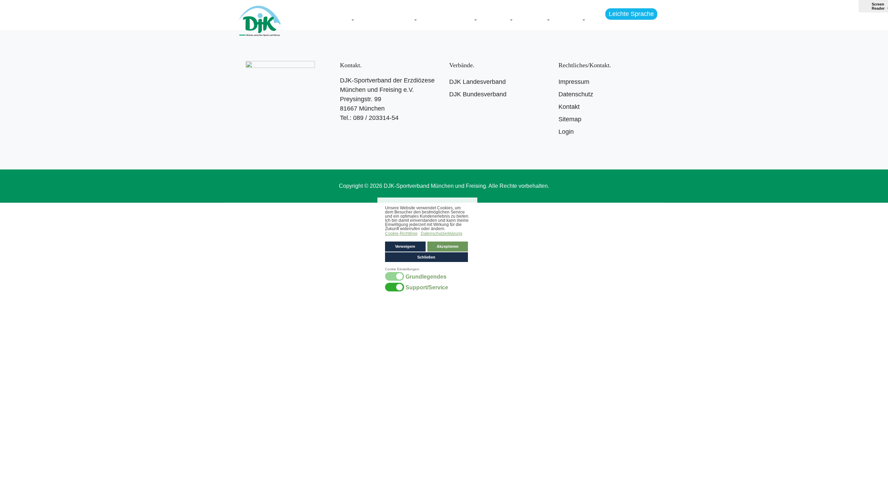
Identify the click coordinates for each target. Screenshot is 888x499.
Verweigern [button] (405, 246)
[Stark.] (259, 19)
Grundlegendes (425, 277)
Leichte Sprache (631, 13)
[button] (341, 20)
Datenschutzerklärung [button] (441, 233)
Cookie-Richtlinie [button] (401, 233)
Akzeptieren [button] (448, 246)
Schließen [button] (426, 257)
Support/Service (426, 288)
